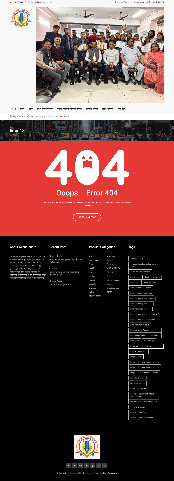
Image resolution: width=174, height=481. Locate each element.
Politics (110, 276)
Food (91, 264)
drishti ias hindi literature (140, 272)
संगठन (22, 109)
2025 (91, 256)
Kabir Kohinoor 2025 (138, 351)
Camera (110, 260)
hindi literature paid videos (140, 304)
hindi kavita (134, 282)
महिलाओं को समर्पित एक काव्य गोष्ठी (61, 284)
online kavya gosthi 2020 (140, 388)
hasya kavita (135, 277)
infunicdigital (112, 473)
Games (110, 264)
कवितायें (109, 292)
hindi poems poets (137, 335)
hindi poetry (154, 335)
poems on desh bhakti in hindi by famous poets (143, 395)
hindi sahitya (149, 341)
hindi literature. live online (140, 288)
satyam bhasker (113, 280)
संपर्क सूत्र (121, 109)
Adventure (111, 256)
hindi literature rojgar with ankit (142, 320)
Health (91, 268)
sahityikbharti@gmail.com (41, 2)
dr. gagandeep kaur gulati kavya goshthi (143, 265)
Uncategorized (113, 288)
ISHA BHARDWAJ (114, 268)
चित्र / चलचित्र (107, 109)
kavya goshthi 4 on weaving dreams (144, 367)
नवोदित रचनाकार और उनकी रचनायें (69, 109)
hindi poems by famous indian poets (144, 330)
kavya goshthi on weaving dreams (144, 373)
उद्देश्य (30, 109)
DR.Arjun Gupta (136, 259)
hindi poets (134, 341)
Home (14, 136)
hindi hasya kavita (152, 277)
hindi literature (150, 282)
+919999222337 (19, 2)
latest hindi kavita (137, 378)
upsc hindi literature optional (141, 418)
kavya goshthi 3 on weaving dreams (144, 362)
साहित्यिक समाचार (92, 109)
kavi (90, 272)
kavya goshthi (136, 357)
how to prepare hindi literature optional (146, 346)
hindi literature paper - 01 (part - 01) (144, 314)
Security (92, 284)
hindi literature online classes (142, 298)
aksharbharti (94, 260)
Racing (92, 280)
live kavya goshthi (137, 383)
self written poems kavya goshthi (143, 402)
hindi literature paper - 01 (140, 309)
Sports (109, 284)
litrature (92, 276)
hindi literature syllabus (139, 325)
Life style (111, 272)
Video (91, 292)
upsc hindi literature (138, 412)
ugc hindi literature (137, 407)
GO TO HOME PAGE (87, 217)
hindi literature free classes (141, 293)
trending (92, 288)
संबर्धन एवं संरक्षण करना (45, 109)
